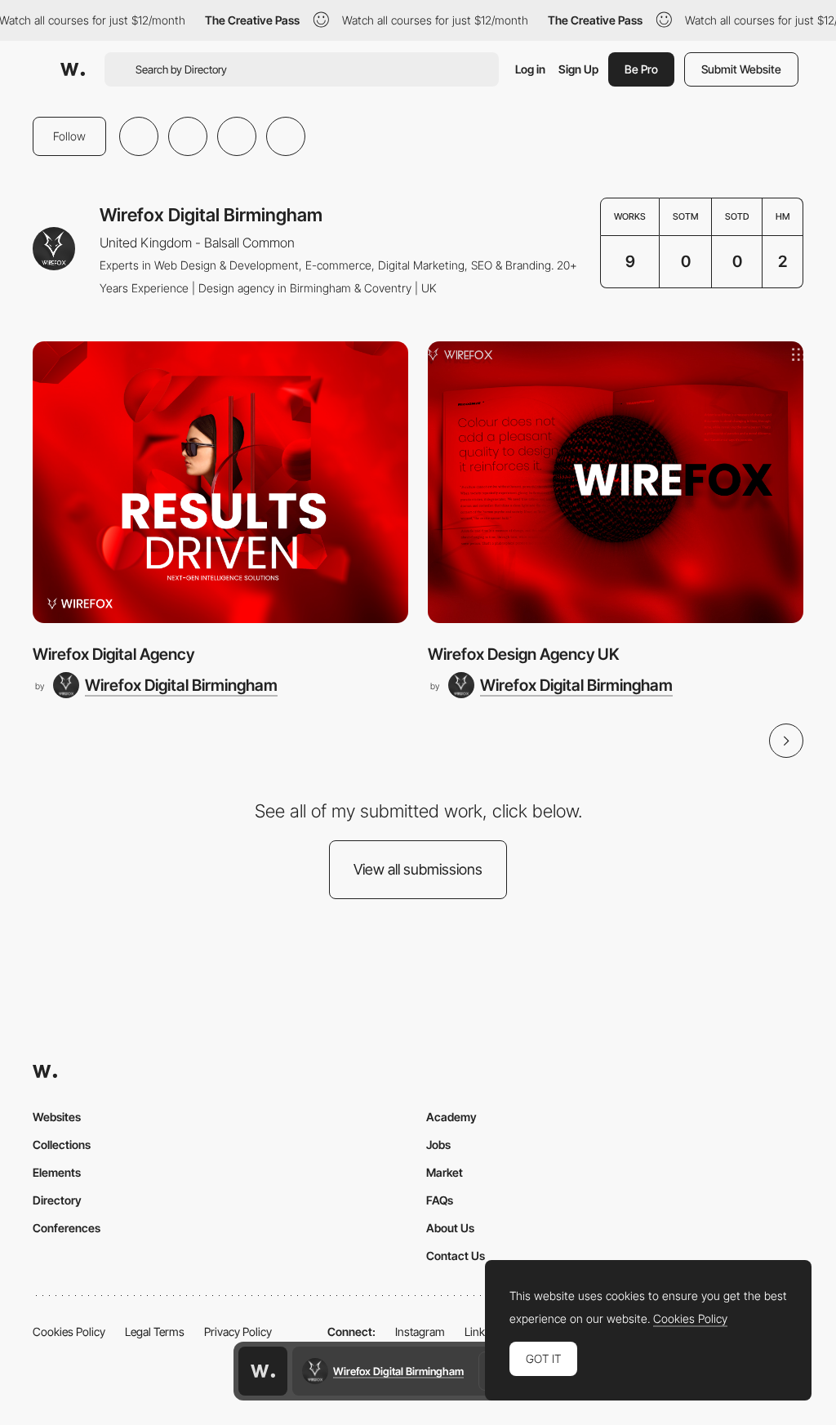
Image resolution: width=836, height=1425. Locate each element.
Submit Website (741, 69)
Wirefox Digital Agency (113, 654)
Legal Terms (155, 1331)
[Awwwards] (72, 69)
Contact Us (455, 1255)
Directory (57, 1200)
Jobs (438, 1144)
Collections (62, 1144)
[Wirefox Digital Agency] (220, 482)
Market (444, 1172)
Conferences (66, 1228)
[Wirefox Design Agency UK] (615, 482)
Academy (451, 1117)
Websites (57, 1117)
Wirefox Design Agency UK (523, 654)
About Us (450, 1228)
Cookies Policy (69, 1331)
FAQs (439, 1200)
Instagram (420, 1331)
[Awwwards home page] (262, 1371)
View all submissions (418, 869)
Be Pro (641, 69)
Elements (57, 1172)
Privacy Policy (238, 1331)
